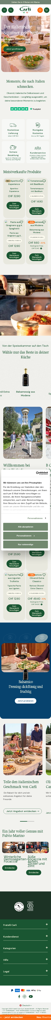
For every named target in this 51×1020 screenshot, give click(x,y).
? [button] (41, 604)
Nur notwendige (25, 544)
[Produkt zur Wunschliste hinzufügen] (21, 181)
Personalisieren (35, 518)
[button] (23, 821)
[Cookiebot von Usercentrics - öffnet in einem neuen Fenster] (36, 473)
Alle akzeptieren (25, 527)
